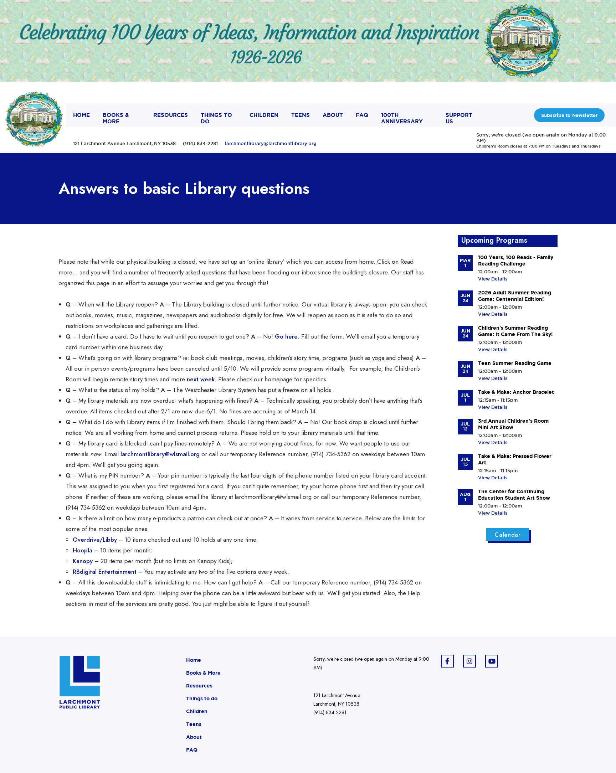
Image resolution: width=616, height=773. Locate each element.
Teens (193, 724)
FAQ (191, 750)
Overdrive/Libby (95, 539)
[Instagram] (469, 661)
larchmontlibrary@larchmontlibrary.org (271, 143)
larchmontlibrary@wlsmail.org (160, 454)
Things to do (201, 698)
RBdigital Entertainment (105, 571)
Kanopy (83, 561)
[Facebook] (447, 661)
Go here (286, 336)
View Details (493, 278)
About (194, 737)
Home (193, 660)
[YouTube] (491, 661)
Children (196, 711)
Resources (199, 686)
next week (201, 379)
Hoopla (82, 550)
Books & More (203, 673)
